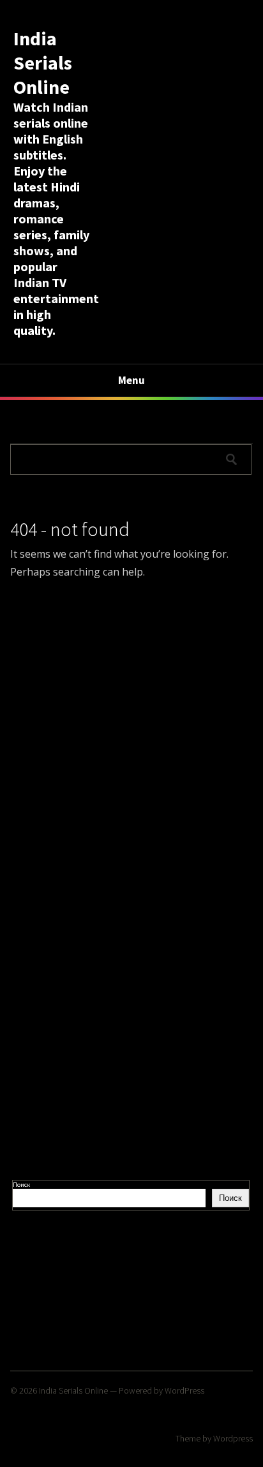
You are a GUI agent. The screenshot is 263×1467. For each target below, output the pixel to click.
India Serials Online (42, 62)
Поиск (21, 1184)
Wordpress (233, 1438)
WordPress (184, 1390)
